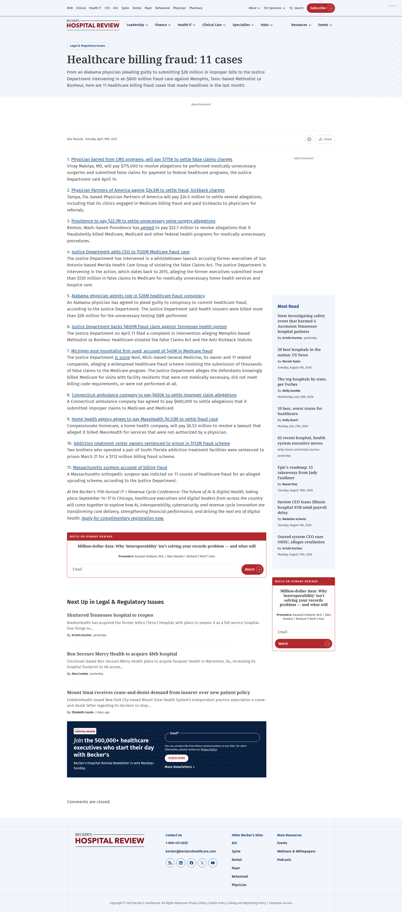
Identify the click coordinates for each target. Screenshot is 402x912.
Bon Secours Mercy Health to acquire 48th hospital (122, 654)
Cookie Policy (217, 903)
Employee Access (280, 903)
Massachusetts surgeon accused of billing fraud (120, 467)
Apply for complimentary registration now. (123, 518)
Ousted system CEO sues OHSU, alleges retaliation (301, 539)
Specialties (241, 25)
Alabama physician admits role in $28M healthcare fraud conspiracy (138, 295)
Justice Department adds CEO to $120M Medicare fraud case (130, 251)
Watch (249, 569)
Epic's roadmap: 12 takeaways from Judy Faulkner (297, 472)
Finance (161, 25)
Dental (137, 8)
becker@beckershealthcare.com (191, 851)
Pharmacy (195, 8)
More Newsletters (178, 767)
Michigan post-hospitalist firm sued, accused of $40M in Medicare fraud (142, 351)
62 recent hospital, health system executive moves (301, 440)
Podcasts (284, 860)
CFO (107, 8)
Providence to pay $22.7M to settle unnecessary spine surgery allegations (143, 221)
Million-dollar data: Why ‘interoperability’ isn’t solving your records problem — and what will (167, 546)
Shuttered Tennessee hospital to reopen (110, 615)
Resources (299, 25)
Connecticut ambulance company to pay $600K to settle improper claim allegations (154, 395)
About (252, 8)
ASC (115, 8)
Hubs (265, 25)
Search (298, 8)
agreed (146, 227)
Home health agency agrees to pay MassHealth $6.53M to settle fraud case (145, 419)
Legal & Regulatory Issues (87, 46)
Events (323, 25)
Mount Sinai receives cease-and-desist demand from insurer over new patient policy (158, 692)
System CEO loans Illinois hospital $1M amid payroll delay (302, 507)
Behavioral (162, 8)
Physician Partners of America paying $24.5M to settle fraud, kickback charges (148, 190)
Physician (179, 8)
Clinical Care (212, 25)
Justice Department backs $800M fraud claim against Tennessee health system (149, 326)
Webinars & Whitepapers (296, 851)
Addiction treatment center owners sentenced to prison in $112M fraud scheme (152, 443)
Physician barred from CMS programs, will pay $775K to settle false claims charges (151, 159)
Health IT (95, 8)
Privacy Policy (209, 749)
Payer (148, 8)
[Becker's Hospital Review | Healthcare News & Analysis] (93, 25)
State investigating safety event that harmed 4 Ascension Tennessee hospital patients (301, 323)
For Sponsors (272, 8)
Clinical (81, 8)
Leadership (135, 25)
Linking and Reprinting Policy (246, 903)
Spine (125, 8)
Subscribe (318, 8)
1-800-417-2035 (177, 843)
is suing (122, 357)
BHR (70, 8)
